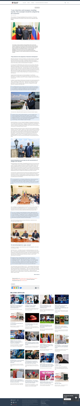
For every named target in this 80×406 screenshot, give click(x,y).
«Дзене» (25, 280)
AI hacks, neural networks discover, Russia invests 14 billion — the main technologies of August (61, 309)
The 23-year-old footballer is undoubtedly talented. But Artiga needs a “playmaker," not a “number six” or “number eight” (16, 343)
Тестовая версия (43, 403)
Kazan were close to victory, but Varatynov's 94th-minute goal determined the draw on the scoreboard (47, 328)
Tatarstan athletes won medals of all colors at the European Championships (46, 383)
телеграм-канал (23, 278)
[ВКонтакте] (36, 7)
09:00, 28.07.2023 (13, 15)
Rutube (22, 280)
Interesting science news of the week (16, 307)
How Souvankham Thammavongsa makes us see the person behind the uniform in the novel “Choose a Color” (32, 308)
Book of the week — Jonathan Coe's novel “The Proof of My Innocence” (16, 325)
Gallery (24, 2)
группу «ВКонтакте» (30, 278)
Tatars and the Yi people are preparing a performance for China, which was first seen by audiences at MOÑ (32, 326)
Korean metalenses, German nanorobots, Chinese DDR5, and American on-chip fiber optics (17, 363)
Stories (32, 2)
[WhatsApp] (16, 288)
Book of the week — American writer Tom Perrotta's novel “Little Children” (61, 384)
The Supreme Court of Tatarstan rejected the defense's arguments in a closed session (32, 345)
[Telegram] (18, 288)
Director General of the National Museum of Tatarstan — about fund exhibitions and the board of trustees (47, 308)
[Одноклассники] (38, 7)
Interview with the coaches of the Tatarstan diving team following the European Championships (61, 348)
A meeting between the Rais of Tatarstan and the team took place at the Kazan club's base (32, 364)
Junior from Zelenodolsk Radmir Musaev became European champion (46, 347)
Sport (28, 2)
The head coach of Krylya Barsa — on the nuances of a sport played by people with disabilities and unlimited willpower (31, 383)
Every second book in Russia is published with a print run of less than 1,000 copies (17, 382)
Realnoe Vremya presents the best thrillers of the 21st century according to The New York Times (61, 329)
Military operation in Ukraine (42, 2)
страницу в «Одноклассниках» (20, 279)
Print (38, 287)
